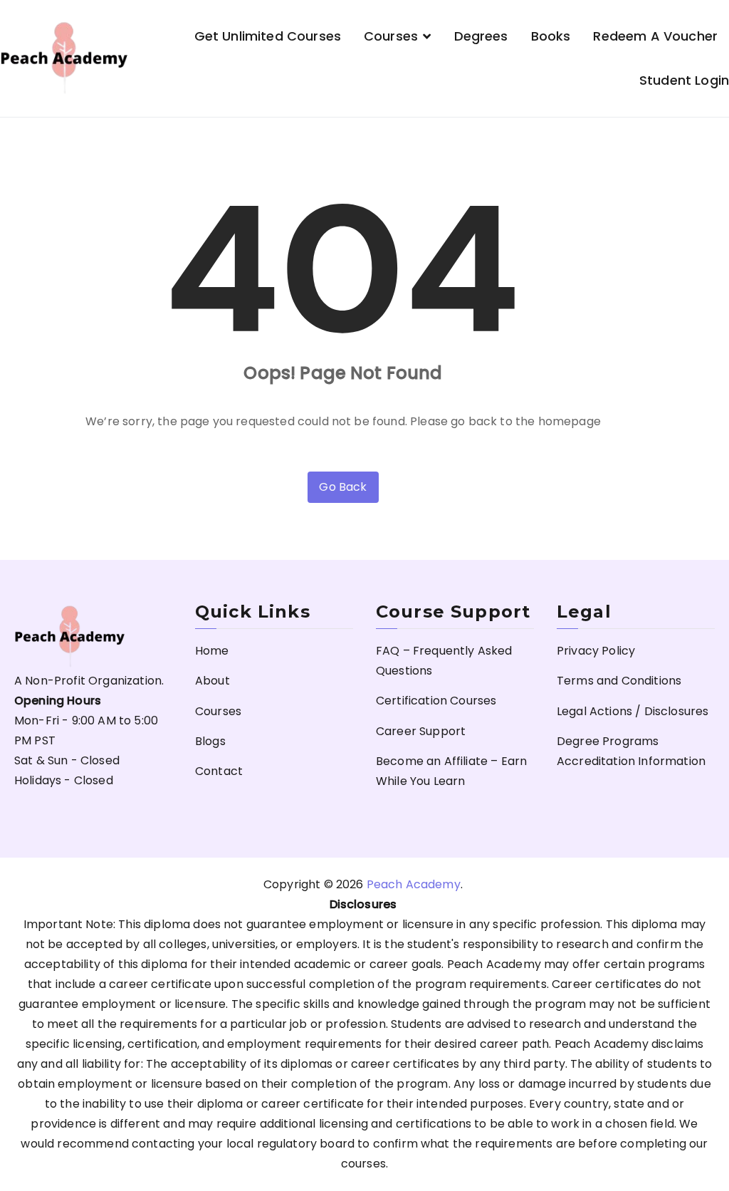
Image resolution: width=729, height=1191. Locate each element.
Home (212, 651)
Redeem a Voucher (655, 36)
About (212, 680)
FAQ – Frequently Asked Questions (444, 661)
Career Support (421, 731)
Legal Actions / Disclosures (632, 711)
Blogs (210, 741)
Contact (219, 771)
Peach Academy (414, 884)
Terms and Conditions (619, 680)
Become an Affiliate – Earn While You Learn (451, 771)
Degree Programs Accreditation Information (631, 751)
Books (551, 36)
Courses (391, 36)
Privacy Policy (596, 651)
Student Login (684, 80)
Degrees (481, 36)
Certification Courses (436, 700)
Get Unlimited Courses (267, 36)
